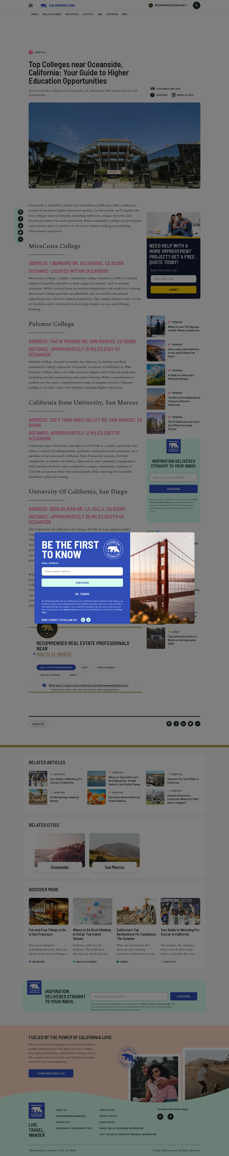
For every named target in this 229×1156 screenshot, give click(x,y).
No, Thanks (82, 594)
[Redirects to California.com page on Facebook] (88, 620)
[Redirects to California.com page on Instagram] (83, 620)
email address (50, 563)
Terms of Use (69, 609)
